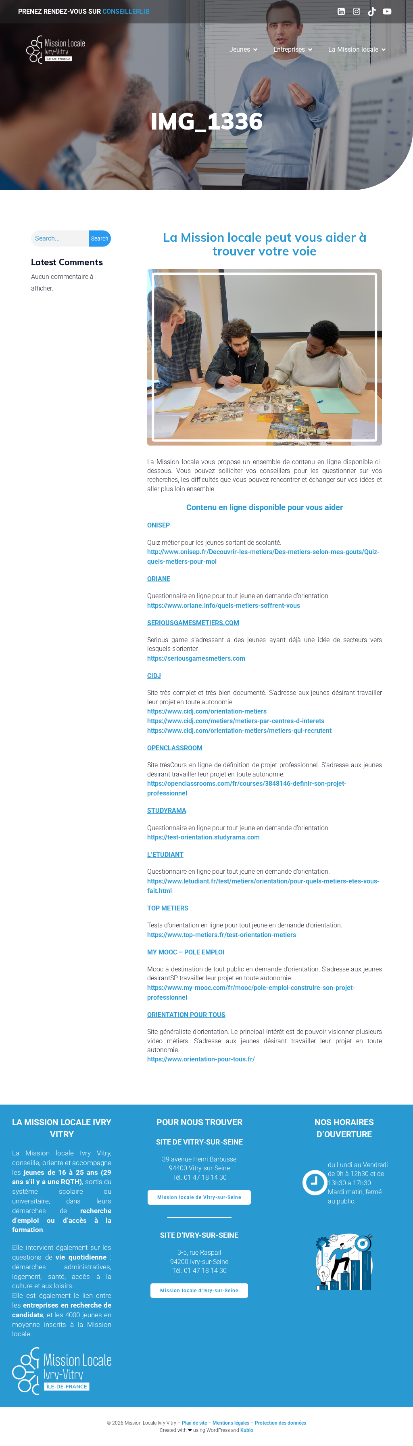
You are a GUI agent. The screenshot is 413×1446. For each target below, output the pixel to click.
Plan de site (194, 1423)
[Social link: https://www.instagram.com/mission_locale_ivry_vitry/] (356, 11)
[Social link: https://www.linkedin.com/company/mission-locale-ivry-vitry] (341, 11)
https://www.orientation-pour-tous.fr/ (201, 1059)
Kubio (246, 1430)
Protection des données (280, 1423)
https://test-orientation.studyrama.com (203, 837)
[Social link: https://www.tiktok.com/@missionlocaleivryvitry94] (372, 11)
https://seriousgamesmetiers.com (196, 658)
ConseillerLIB (126, 11)
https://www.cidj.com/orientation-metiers (207, 711)
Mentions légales (231, 1423)
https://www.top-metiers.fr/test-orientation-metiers (221, 935)
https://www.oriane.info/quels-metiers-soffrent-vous (223, 605)
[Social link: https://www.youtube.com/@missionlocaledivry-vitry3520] (387, 11)
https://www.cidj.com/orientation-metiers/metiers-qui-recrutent (239, 731)
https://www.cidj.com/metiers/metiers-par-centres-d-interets (235, 721)
